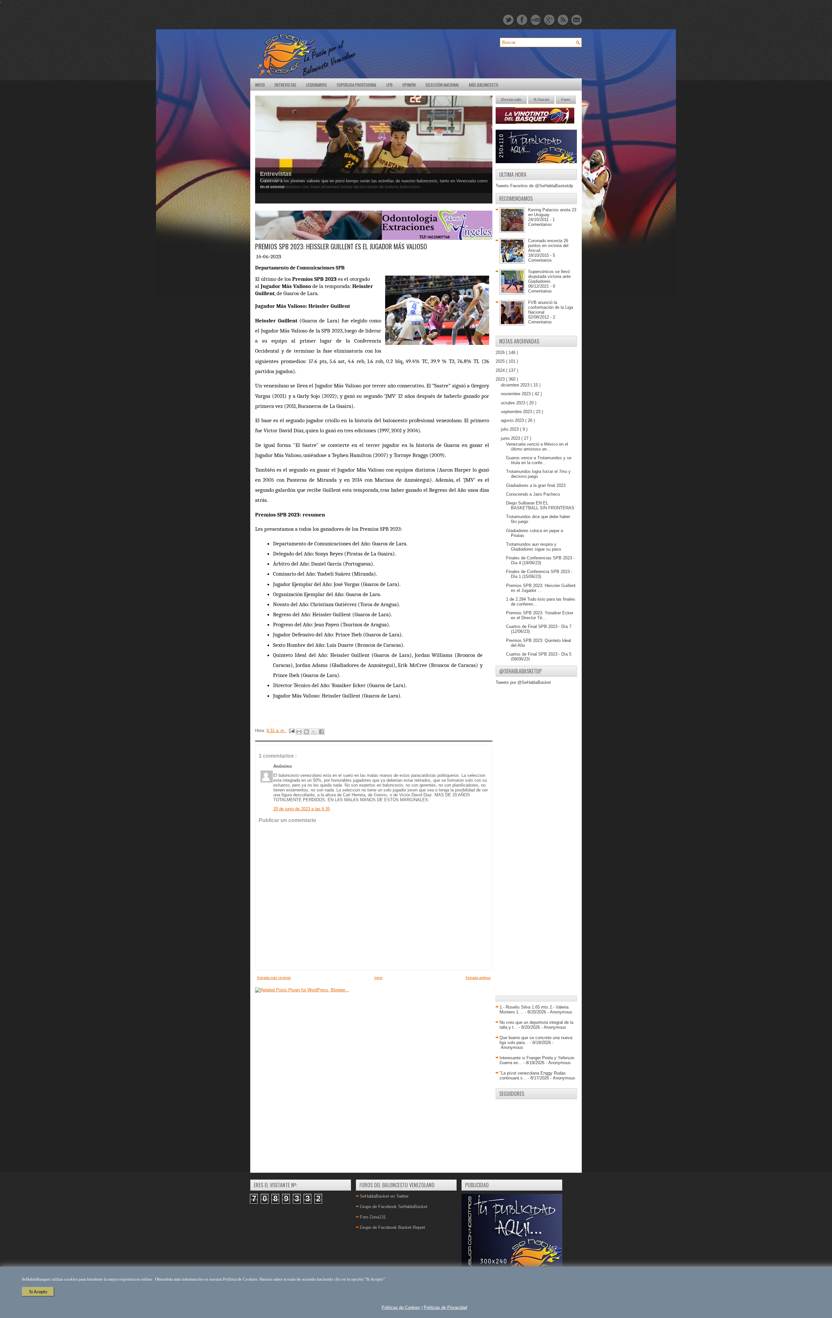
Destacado (511, 100)
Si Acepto (38, 1291)
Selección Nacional (442, 85)
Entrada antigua (478, 978)
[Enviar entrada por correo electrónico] (291, 730)
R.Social (541, 100)
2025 (501, 361)
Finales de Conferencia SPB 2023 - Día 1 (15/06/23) (539, 574)
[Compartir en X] (314, 731)
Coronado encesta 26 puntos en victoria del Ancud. (548, 245)
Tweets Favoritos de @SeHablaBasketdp (534, 185)
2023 (501, 379)
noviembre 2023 (516, 393)
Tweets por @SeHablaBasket (523, 682)
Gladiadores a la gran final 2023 (536, 485)
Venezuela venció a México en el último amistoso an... (537, 446)
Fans (565, 100)
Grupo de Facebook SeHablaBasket (393, 1206)
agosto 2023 (513, 420)
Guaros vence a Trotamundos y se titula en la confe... (538, 460)
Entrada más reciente (274, 978)
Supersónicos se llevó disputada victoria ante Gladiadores (549, 276)
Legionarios (316, 85)
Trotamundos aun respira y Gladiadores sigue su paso (533, 547)
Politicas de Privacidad (445, 1307)
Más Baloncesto (483, 85)
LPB (389, 85)
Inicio (260, 85)
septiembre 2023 (517, 411)
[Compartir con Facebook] (321, 731)
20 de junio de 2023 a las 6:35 (301, 808)
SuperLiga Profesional (357, 85)
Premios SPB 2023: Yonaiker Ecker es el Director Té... (539, 615)
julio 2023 (510, 429)
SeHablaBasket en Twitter (384, 1196)
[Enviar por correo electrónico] (299, 731)
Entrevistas (285, 85)
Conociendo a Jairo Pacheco (533, 494)
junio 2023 (511, 438)
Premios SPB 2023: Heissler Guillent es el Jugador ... (541, 588)
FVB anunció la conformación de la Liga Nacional (550, 307)
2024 (501, 370)
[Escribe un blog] (306, 731)
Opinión (409, 85)
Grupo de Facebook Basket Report (392, 1227)
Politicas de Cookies (401, 1307)
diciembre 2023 (516, 385)
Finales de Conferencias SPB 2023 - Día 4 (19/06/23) (540, 560)
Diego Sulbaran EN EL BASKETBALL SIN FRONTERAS (540, 505)
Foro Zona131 (373, 1217)
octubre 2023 (513, 402)
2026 (501, 352)
